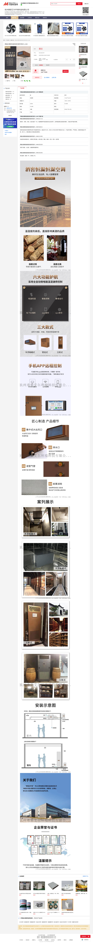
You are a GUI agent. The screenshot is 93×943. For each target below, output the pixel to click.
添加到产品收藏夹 (8, 132)
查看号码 (65, 71)
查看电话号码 (9, 108)
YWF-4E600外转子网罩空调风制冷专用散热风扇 (14, 35)
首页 (4, 40)
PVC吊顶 (69, 922)
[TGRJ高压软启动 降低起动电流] (83, 49)
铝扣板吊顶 (26, 922)
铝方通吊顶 (56, 922)
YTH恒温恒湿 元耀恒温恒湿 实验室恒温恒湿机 (42, 35)
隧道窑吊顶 (44, 922)
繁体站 (65, 940)
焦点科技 (48, 941)
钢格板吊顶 (32, 922)
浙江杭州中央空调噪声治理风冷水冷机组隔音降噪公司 (29, 35)
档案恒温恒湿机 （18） (10, 93)
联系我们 (27, 940)
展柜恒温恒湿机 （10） (10, 91)
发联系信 (37, 77)
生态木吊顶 (38, 922)
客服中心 (34, 940)
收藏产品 (8, 80)
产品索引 (6, 130)
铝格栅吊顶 (50, 922)
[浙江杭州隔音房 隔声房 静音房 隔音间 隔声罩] (83, 61)
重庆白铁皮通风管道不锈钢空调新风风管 (55, 35)
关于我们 (21, 940)
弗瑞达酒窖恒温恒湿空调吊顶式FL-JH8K (48, 936)
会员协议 (53, 940)
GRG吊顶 (21, 922)
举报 (14, 80)
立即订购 (54, 77)
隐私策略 (46, 940)
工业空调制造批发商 (51, 935)
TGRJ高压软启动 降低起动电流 (85, 54)
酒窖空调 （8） (8, 99)
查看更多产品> (85, 876)
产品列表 (7, 40)
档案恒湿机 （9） (9, 97)
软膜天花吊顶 (75, 922)
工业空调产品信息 (41, 935)
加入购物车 (47, 77)
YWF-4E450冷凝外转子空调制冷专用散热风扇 (70, 35)
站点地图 (40, 940)
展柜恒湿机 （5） (9, 95)
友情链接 (71, 940)
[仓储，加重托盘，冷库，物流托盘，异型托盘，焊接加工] (83, 74)
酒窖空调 (12, 40)
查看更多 (10, 115)
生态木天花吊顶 (63, 922)
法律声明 (59, 940)
